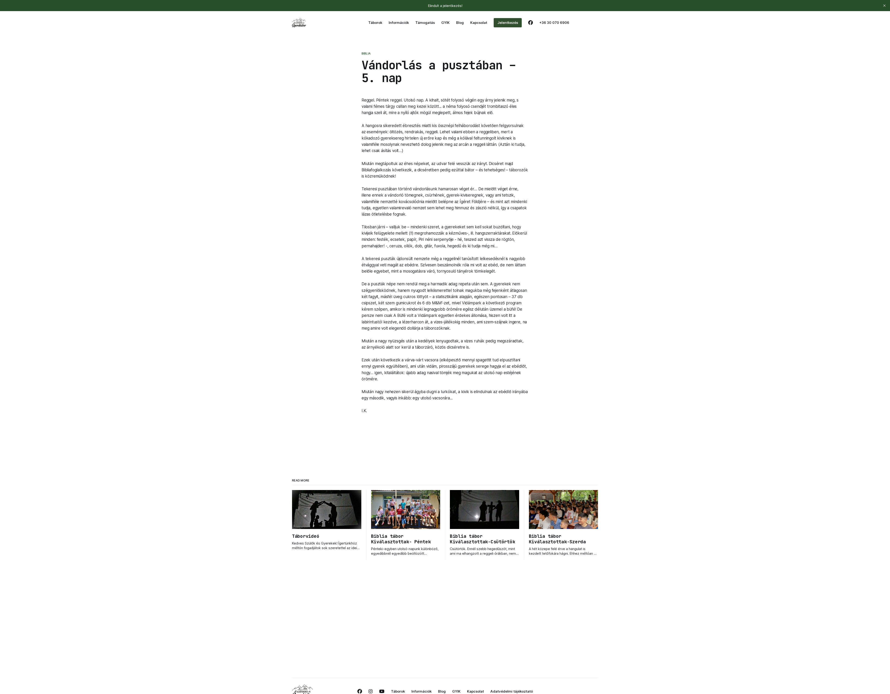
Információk (399, 22)
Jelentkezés (507, 22)
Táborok (375, 22)
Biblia (366, 53)
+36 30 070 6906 (554, 22)
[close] (884, 5)
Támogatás (425, 22)
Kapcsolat (478, 22)
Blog (460, 22)
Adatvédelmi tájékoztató (511, 691)
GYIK (445, 22)
